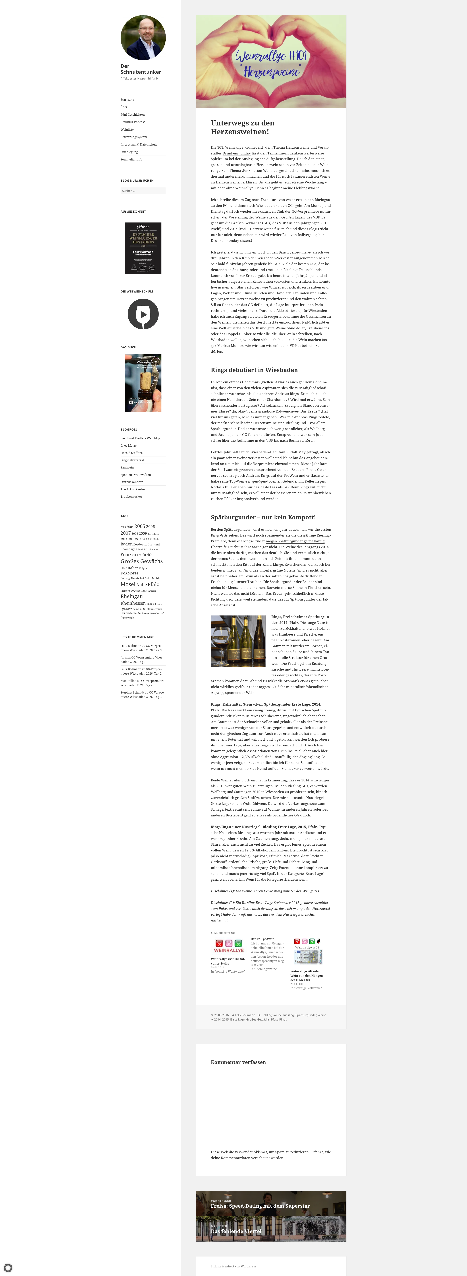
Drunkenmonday (237, 153)
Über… (125, 107)
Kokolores (129, 573)
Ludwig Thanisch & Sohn (136, 578)
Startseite (127, 100)
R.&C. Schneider (148, 590)
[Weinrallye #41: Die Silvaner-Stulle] (229, 946)
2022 (156, 539)
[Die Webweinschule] (143, 314)
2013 (124, 539)
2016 (144, 539)
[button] (8, 1268)
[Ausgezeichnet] (143, 248)
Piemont (125, 590)
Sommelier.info (131, 159)
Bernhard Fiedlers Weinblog (140, 438)
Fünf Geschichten (133, 115)
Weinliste (127, 129)
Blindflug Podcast (133, 122)
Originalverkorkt (132, 460)
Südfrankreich (152, 609)
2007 (126, 533)
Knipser (143, 568)
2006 (150, 526)
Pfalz (153, 584)
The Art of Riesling (133, 489)
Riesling (158, 604)
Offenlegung (129, 152)
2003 (123, 527)
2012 (156, 533)
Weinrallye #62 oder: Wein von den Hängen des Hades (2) (306, 975)
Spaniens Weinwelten (136, 475)
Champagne (129, 549)
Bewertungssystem (134, 137)
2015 (138, 539)
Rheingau (132, 596)
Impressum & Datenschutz (139, 144)
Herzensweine (297, 147)
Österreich (127, 617)
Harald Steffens (131, 453)
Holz (124, 568)
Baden (127, 544)
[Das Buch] (143, 383)
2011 (150, 533)
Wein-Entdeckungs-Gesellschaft (145, 613)
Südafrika (137, 609)
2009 (143, 533)
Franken (128, 554)
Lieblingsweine (271, 1015)
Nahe (141, 584)
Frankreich (144, 555)
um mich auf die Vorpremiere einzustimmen (262, 463)
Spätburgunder (306, 1015)
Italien (133, 568)
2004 (130, 526)
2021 (150, 539)
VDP (123, 613)
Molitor (157, 578)
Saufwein (127, 467)
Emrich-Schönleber (148, 549)
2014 (131, 539)
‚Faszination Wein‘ (257, 170)
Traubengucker (131, 497)
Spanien (126, 609)
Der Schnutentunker (141, 69)
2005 (139, 526)
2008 (135, 534)
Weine (322, 1015)
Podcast (135, 590)
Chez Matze (129, 446)
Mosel (128, 584)
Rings (283, 1019)
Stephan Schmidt (132, 692)
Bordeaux (140, 544)
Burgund (154, 544)
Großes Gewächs (142, 561)
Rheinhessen (133, 603)
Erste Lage (237, 1019)
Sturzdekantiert (132, 482)
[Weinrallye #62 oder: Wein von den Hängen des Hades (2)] (308, 952)
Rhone (150, 603)
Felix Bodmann (131, 646)
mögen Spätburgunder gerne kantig (295, 541)
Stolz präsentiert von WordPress (233, 1266)
